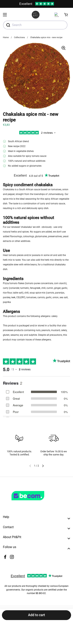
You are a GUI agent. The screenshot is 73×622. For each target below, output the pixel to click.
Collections (19, 37)
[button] (66, 15)
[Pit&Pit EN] (35, 15)
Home (6, 37)
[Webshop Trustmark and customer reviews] (36, 502)
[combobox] (35, 25)
